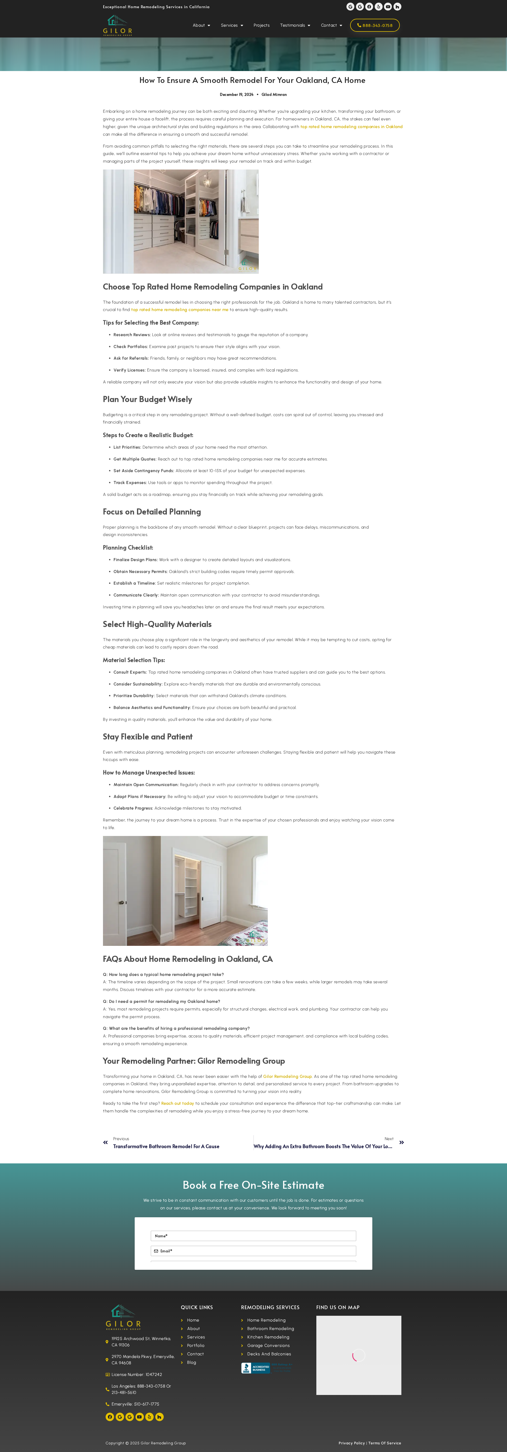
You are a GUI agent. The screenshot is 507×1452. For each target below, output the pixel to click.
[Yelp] (379, 7)
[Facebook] (369, 7)
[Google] (350, 7)
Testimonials (292, 25)
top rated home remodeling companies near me (180, 309)
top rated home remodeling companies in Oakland (352, 126)
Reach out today (177, 1103)
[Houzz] (397, 7)
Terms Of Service (384, 1443)
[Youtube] (388, 7)
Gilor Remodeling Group (287, 1076)
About (199, 25)
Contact (329, 25)
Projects (262, 25)
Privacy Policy (352, 1443)
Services (229, 25)
